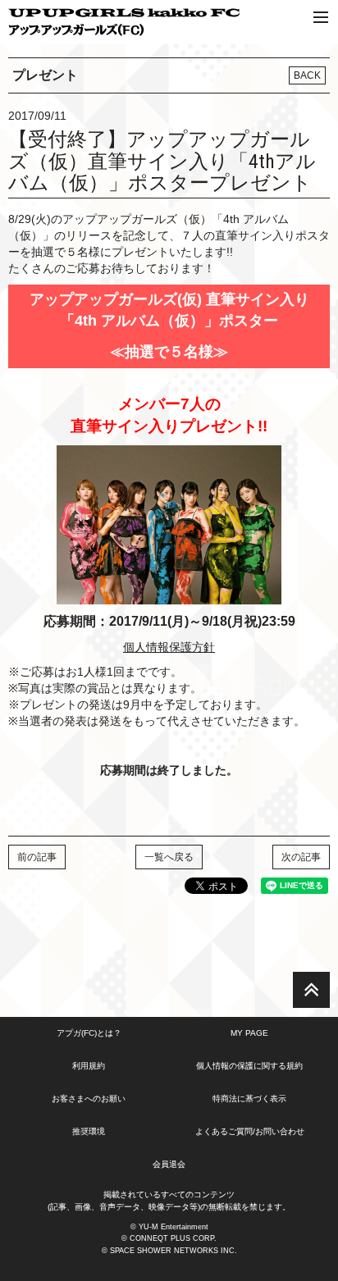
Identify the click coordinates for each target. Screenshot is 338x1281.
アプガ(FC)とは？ (89, 1032)
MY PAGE (249, 1032)
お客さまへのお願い (89, 1098)
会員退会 (169, 1164)
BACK (307, 75)
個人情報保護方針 (169, 647)
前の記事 (37, 857)
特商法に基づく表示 (249, 1098)
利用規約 (88, 1065)
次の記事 (301, 857)
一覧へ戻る (169, 857)
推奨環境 (88, 1131)
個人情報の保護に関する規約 (249, 1065)
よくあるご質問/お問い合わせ (249, 1131)
